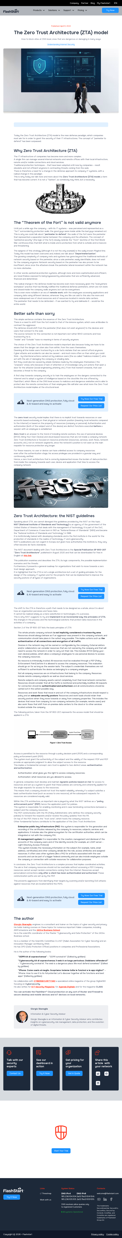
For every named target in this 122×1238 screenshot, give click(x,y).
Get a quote (74, 1073)
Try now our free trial (91, 399)
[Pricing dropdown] (86, 10)
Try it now (44, 1073)
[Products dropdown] (44, 10)
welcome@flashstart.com (108, 1193)
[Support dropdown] (73, 10)
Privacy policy (97, 1234)
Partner (84, 3)
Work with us (45, 1200)
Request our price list (91, 405)
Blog (93, 3)
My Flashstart (103, 3)
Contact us (15, 1073)
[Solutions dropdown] (59, 10)
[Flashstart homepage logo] (11, 11)
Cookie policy (112, 1234)
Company (74, 3)
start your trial (61, 1150)
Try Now (110, 10)
